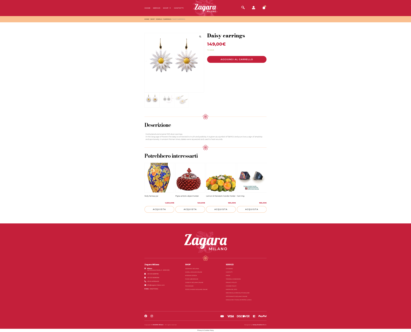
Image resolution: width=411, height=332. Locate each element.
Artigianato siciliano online (236, 296)
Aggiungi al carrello (237, 59)
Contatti (179, 8)
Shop (165, 8)
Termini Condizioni (233, 279)
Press (228, 275)
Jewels (159, 19)
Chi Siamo (229, 268)
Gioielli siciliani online (193, 272)
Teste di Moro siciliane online (196, 289)
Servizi (156, 8)
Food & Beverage (191, 279)
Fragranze (189, 286)
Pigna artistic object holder (187, 196)
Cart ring (240, 196)
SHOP (188, 264)
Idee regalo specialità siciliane (237, 293)
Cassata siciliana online (194, 282)
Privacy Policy (231, 282)
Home (147, 8)
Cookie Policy (231, 286)
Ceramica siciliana (192, 268)
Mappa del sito (231, 289)
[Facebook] (145, 316)
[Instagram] (151, 316)
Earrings (167, 19)
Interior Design (191, 275)
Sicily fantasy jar (151, 196)
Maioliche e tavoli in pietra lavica (239, 300)
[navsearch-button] (243, 7)
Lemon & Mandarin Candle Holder (220, 196)
